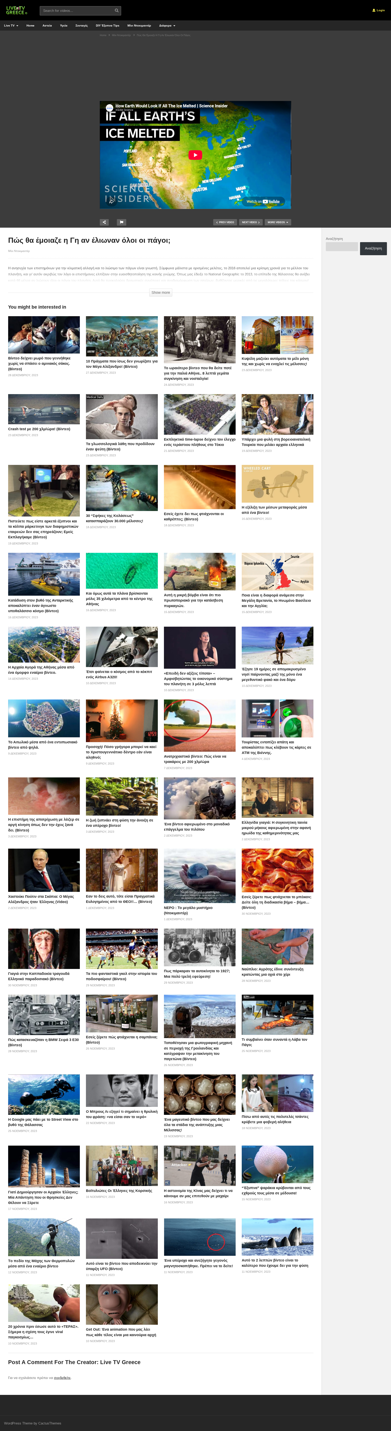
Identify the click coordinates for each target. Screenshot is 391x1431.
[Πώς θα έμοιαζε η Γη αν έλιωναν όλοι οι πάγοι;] (44, 335)
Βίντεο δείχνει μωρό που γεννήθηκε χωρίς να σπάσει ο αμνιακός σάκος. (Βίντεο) (39, 363)
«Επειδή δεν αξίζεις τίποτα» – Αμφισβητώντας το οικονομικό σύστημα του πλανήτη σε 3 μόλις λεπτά (198, 678)
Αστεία (47, 25)
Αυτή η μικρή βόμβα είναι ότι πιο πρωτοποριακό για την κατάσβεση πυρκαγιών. (193, 600)
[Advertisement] (195, 70)
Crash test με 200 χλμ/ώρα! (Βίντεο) (39, 429)
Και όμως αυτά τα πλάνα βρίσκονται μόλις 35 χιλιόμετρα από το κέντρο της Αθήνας (119, 598)
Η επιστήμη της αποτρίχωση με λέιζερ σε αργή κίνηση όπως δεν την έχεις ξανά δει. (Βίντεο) (43, 824)
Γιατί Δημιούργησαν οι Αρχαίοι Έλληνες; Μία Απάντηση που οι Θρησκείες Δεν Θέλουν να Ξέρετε (43, 1197)
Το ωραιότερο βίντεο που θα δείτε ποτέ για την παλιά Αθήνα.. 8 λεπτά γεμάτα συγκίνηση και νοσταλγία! (198, 373)
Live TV (9, 25)
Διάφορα (165, 25)
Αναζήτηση (334, 239)
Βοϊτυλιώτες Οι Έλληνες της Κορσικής (119, 1191)
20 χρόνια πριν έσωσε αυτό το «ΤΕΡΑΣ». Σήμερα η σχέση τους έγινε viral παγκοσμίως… (43, 1332)
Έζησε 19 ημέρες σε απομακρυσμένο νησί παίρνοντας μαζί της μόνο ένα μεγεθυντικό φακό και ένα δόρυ (274, 674)
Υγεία (63, 25)
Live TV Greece (120, 1362)
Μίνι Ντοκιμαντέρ (139, 25)
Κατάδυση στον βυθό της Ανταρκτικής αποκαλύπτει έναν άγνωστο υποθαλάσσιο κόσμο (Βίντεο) (40, 605)
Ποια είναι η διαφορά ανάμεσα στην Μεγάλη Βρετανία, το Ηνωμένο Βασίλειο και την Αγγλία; (276, 600)
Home (30, 25)
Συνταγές (82, 25)
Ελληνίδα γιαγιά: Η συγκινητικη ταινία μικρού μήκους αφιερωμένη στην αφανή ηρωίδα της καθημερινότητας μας (276, 827)
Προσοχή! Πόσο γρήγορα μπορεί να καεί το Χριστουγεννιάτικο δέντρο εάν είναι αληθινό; (121, 752)
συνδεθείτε (62, 1378)
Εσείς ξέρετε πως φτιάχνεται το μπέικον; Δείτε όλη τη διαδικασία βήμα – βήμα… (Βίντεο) (276, 902)
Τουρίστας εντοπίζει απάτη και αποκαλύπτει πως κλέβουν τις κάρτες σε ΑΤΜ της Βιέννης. (276, 747)
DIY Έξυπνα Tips (107, 25)
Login (380, 10)
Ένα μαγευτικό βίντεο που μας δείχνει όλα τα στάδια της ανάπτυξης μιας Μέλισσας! (197, 1124)
